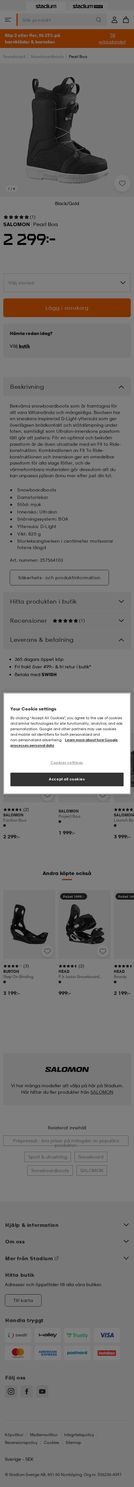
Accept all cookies (67, 779)
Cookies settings (67, 762)
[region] (66, 743)
